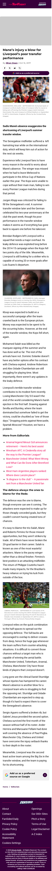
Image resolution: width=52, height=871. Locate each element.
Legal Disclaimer (40, 829)
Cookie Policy (9, 829)
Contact (6, 813)
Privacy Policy (9, 824)
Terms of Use (38, 824)
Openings (36, 808)
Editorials (15, 787)
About (5, 808)
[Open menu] (4, 4)
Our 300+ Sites (39, 813)
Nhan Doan (12, 63)
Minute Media (16, 850)
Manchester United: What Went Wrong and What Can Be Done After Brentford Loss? (27, 462)
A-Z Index (36, 834)
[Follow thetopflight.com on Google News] (45, 775)
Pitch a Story (38, 818)
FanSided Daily (10, 818)
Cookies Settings (11, 842)
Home (5, 787)
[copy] (20, 68)
